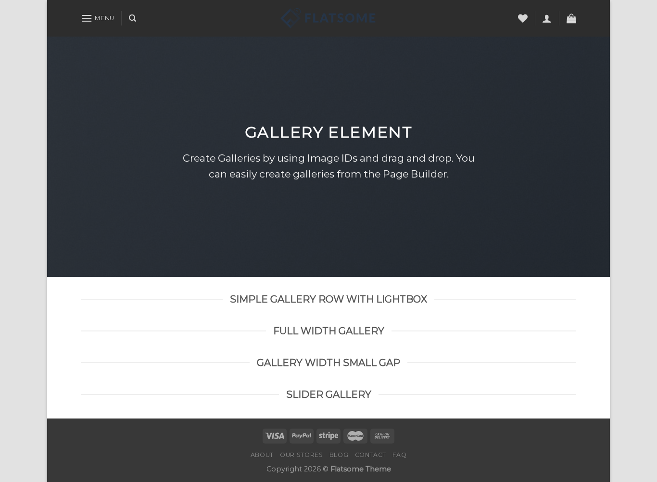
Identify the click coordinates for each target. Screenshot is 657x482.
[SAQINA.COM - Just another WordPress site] (328, 18)
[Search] (132, 18)
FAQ (399, 454)
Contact (370, 454)
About (262, 454)
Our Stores (301, 454)
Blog (338, 454)
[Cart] (571, 18)
